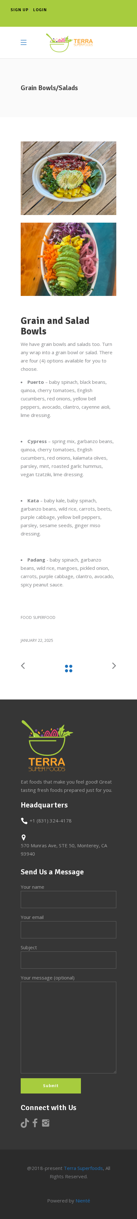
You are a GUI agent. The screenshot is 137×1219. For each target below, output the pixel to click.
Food (26, 617)
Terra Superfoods (83, 1168)
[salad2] (68, 259)
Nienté (83, 1200)
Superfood (44, 617)
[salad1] (68, 178)
